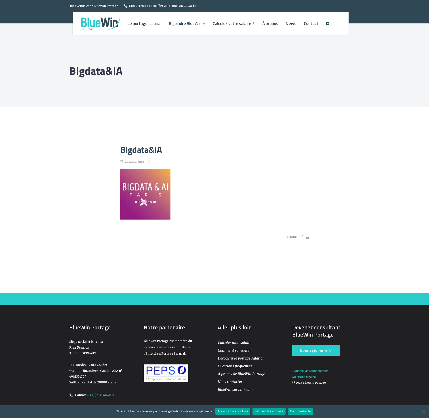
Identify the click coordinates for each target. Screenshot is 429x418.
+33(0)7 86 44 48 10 (101, 394)
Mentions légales (304, 376)
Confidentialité (300, 411)
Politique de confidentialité (310, 371)
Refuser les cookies (269, 411)
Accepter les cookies (233, 411)
